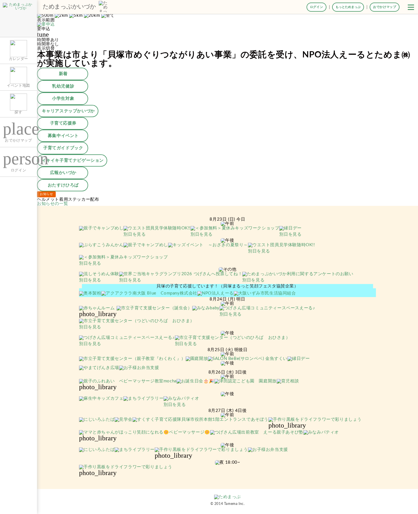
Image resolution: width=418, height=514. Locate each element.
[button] (411, 7)
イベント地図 (18, 86)
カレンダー (18, 59)
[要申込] (46, 24)
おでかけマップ (384, 7)
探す (18, 112)
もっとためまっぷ (348, 7)
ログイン (316, 7)
